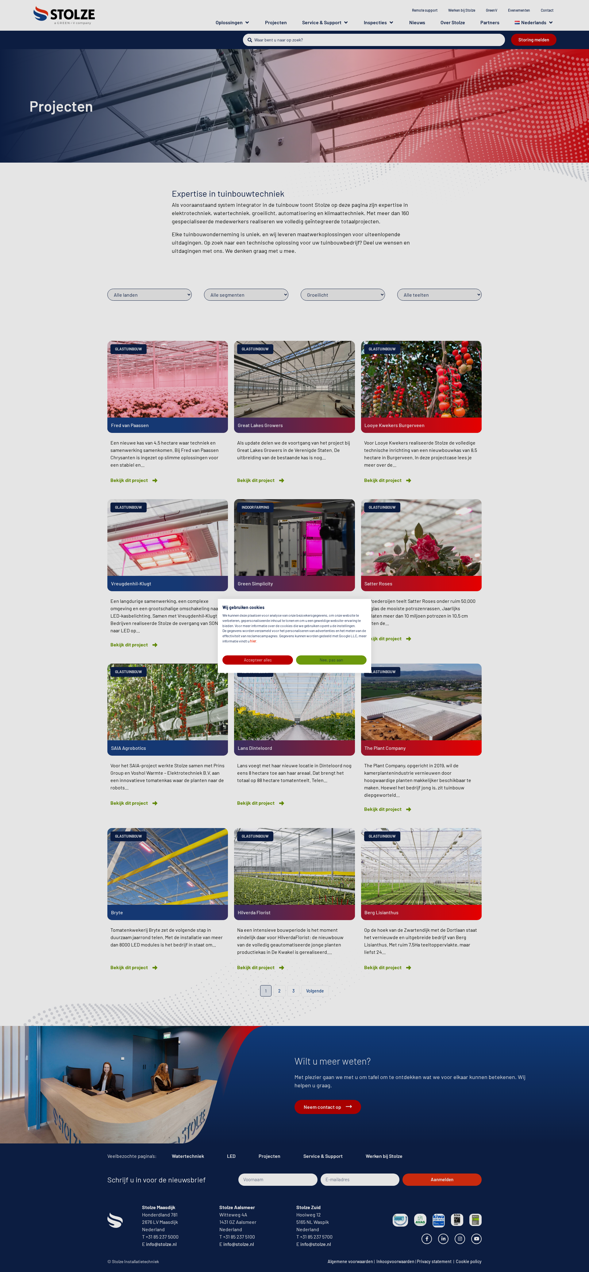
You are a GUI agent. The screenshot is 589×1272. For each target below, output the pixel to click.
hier (253, 641)
